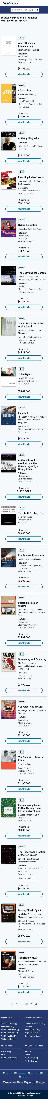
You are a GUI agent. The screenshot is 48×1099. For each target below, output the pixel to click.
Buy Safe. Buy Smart (32, 1036)
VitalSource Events (8, 1033)
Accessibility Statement (34, 1024)
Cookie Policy (30, 1058)
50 (36, 1004)
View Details (24, 74)
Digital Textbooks (31, 1033)
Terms (27, 1055)
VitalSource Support (8, 1058)
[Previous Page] (12, 1004)
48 (26, 1004)
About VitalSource (8, 1024)
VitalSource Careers (9, 1030)
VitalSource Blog (7, 1036)
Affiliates (28, 1027)
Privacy (28, 1052)
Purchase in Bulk (31, 1030)
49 (31, 1004)
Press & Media (6, 1027)
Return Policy (6, 1052)
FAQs (3, 1055)
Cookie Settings (31, 1061)
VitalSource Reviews (9, 1039)
